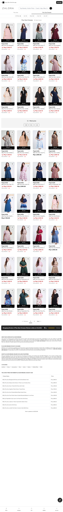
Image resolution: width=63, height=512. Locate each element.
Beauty (29, 366)
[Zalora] (8, 8)
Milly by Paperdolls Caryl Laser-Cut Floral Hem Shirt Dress (15, 398)
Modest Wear (35, 366)
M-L (31, 125)
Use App (59, 2)
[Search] (51, 8)
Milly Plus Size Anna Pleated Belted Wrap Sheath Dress (14, 392)
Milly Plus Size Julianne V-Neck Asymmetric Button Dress (15, 401)
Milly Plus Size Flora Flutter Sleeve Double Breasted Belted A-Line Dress (18, 395)
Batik (41, 366)
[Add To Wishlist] (13, 43)
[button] (31, 2)
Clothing (3, 366)
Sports (24, 366)
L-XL (37, 125)
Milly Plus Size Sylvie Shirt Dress (10, 404)
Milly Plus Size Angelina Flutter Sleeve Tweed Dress (14, 389)
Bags (20, 366)
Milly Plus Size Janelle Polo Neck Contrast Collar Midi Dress (15, 408)
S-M (26, 125)
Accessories (14, 366)
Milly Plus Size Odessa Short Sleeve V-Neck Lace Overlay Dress (16, 382)
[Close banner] (1, 2)
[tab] (16, 12)
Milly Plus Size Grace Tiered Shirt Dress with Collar (13, 385)
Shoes (8, 366)
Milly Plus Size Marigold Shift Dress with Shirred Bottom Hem (16, 379)
